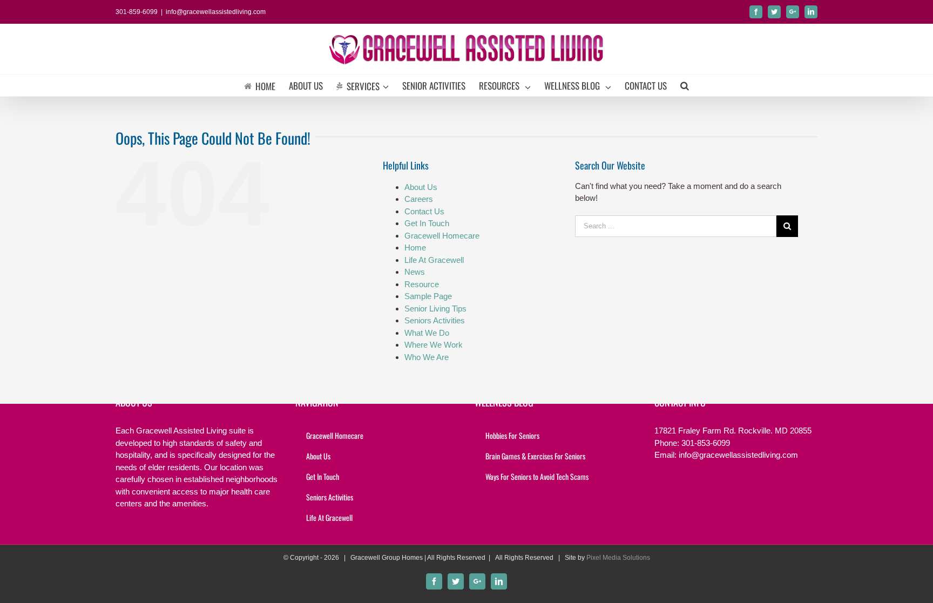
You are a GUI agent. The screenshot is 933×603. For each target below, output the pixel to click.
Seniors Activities (434, 320)
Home (415, 247)
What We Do (426, 332)
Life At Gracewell (434, 260)
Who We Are (426, 357)
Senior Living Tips (435, 308)
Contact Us (424, 211)
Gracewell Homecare (441, 235)
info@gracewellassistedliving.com (216, 12)
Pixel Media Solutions (618, 557)
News (414, 271)
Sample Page (428, 296)
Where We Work (433, 344)
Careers (418, 199)
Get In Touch (426, 223)
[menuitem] (266, 85)
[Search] (684, 85)
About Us (420, 187)
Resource (421, 284)
